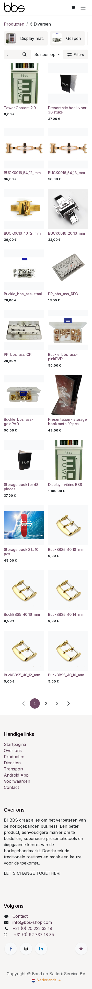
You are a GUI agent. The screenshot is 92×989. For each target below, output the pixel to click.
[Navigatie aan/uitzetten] (83, 7)
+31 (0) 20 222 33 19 (32, 928)
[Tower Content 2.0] (24, 83)
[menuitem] (26, 38)
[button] (47, 54)
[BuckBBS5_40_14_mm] (68, 590)
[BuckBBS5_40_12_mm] (24, 651)
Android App (16, 775)
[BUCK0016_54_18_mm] (68, 148)
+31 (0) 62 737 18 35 (34, 934)
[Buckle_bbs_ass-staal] (24, 269)
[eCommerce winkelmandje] (73, 7)
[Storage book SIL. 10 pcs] (24, 525)
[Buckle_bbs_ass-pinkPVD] (68, 330)
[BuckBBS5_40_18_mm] (68, 525)
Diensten (12, 762)
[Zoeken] (24, 54)
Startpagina (15, 744)
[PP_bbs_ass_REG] (68, 269)
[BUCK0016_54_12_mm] (24, 148)
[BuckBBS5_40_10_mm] (68, 651)
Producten (14, 24)
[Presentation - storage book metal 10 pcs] (68, 395)
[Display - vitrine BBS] (68, 460)
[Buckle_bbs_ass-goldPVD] (24, 395)
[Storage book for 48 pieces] (24, 460)
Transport (13, 768)
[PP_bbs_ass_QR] (24, 330)
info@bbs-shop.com (32, 922)
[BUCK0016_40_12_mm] (24, 209)
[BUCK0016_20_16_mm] (68, 209)
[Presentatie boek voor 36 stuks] (68, 83)
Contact (11, 787)
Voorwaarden (17, 781)
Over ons (13, 750)
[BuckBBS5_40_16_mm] (24, 590)
